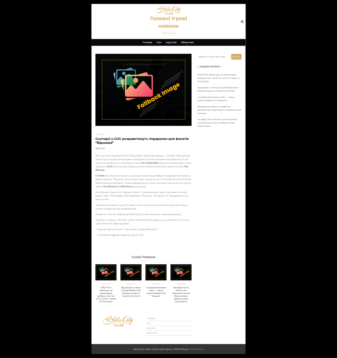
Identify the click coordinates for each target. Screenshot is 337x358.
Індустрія (171, 42)
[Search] (242, 21)
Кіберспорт (187, 42)
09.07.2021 (100, 148)
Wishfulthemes (196, 349)
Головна (147, 42)
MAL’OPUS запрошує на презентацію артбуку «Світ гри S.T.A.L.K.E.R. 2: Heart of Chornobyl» (218, 78)
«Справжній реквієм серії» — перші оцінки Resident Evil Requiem (215, 99)
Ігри (159, 42)
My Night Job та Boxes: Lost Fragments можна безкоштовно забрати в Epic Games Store (217, 122)
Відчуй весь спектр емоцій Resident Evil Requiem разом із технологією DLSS (218, 89)
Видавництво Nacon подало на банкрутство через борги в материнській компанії (219, 110)
